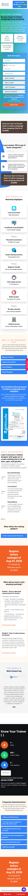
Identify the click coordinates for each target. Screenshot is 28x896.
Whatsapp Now (21, 894)
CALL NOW (8, 894)
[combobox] (5, 65)
